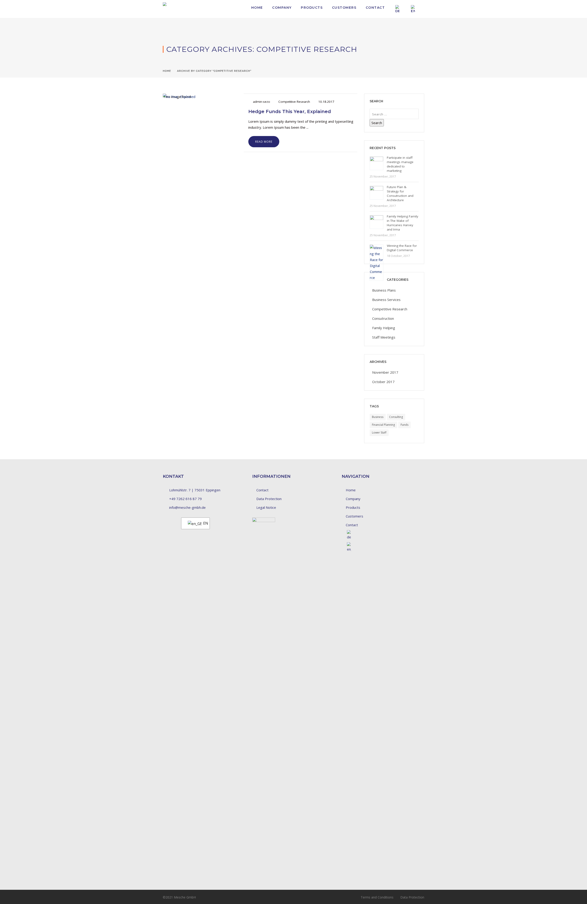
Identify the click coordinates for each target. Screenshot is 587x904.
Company (282, 8)
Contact (375, 8)
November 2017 (385, 372)
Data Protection (269, 498)
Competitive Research (294, 102)
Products (312, 8)
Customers (344, 8)
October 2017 (383, 381)
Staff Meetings (383, 337)
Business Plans (384, 290)
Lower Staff (379, 432)
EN (203, 523)
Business (377, 417)
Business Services (386, 299)
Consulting (396, 417)
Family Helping (383, 327)
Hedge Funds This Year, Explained (289, 111)
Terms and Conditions (377, 897)
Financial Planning (383, 425)
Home (257, 8)
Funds (404, 425)
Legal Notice (266, 507)
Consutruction (383, 318)
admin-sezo (261, 102)
